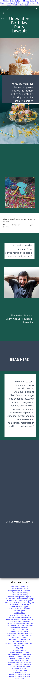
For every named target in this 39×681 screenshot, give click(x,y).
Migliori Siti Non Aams (19, 631)
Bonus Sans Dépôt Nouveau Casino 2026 (19, 623)
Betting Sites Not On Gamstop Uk (19, 591)
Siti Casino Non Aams (19, 637)
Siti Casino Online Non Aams (19, 666)
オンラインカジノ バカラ (19, 615)
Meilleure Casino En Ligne (19, 652)
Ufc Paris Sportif (19, 611)
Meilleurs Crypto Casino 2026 (19, 639)
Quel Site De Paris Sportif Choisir (19, 617)
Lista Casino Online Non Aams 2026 (19, 635)
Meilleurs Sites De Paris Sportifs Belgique (19, 599)
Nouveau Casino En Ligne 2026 (19, 662)
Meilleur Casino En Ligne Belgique (19, 601)
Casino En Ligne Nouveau (19, 658)
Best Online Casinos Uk (19, 587)
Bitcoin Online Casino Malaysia (19, 664)
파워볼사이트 (19, 613)
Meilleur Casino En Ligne (22, 5)
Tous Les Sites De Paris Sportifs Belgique (19, 603)
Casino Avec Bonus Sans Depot (19, 621)
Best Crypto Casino (19, 672)
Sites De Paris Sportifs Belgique (19, 597)
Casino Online (19, 678)
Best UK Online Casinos (19, 589)
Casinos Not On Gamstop (19, 593)
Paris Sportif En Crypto (14, 3)
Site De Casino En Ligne (19, 660)
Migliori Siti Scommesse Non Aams (19, 633)
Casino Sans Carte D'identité (20, 609)
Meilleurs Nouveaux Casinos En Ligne (19, 619)
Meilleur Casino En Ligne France (19, 654)
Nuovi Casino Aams (19, 641)
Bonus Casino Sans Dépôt (19, 627)
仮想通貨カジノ (20, 645)
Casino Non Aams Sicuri (19, 668)
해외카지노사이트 (19, 650)
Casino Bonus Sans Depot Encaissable (19, 625)
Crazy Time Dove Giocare (19, 605)
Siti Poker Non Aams (19, 670)
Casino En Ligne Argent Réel (19, 656)
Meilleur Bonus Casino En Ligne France (19, 643)
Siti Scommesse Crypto (19, 607)
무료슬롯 (19, 648)
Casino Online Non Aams (19, 629)
